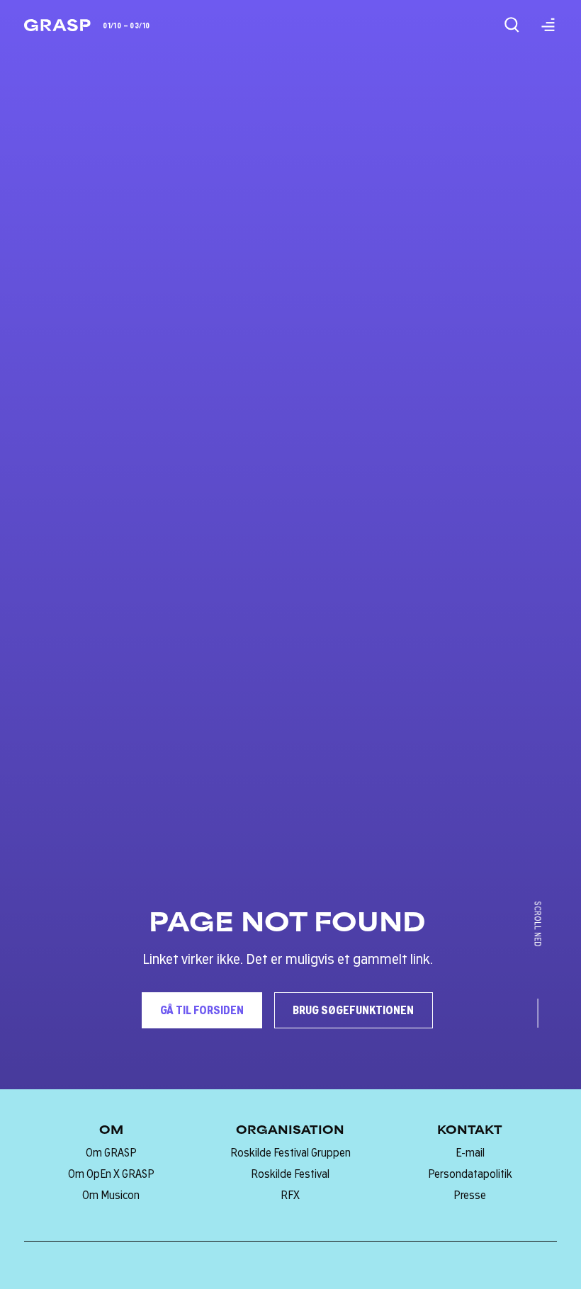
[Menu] (547, 25)
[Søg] (511, 25)
